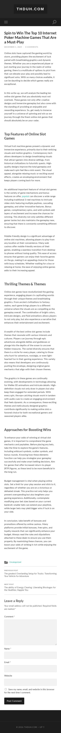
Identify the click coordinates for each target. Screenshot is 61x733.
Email (7, 662)
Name (7, 649)
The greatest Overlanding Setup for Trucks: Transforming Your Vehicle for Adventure (30, 573)
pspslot (25, 196)
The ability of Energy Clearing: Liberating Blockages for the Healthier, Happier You (30, 587)
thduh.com (30, 9)
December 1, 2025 (13, 47)
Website (8, 676)
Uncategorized (15, 562)
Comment (9, 617)
